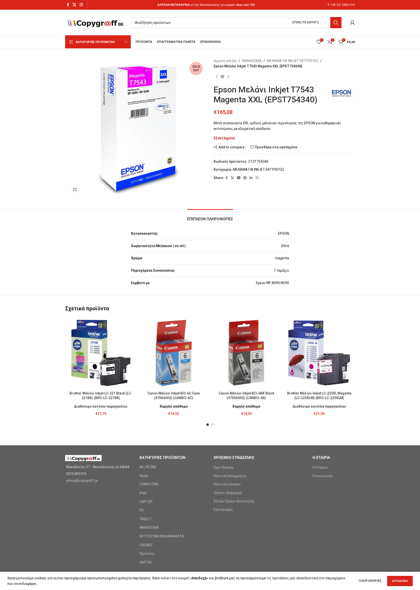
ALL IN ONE (148, 467)
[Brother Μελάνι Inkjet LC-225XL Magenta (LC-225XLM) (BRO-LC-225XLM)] (319, 353)
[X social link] (74, 5)
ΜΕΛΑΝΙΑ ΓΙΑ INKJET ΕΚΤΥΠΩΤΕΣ (292, 61)
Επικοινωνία (322, 476)
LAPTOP (146, 502)
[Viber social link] (257, 178)
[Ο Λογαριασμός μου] (352, 22)
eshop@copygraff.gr (82, 481)
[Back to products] (222, 77)
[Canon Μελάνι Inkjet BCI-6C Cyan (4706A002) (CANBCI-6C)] (174, 353)
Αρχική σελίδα (225, 61)
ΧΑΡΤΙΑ (146, 562)
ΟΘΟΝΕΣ (146, 545)
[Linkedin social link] (251, 178)
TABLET (146, 519)
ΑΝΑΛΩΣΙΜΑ (252, 61)
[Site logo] (95, 22)
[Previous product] (216, 77)
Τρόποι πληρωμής (228, 493)
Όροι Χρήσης (224, 467)
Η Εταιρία (320, 467)
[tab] (210, 216)
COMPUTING (149, 484)
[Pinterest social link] (245, 178)
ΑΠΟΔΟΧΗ (400, 581)
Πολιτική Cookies (227, 484)
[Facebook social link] (68, 5)
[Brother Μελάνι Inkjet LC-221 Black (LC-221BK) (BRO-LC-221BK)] (101, 353)
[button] (207, 424)
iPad (143, 493)
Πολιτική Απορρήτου (230, 476)
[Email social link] (239, 178)
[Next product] (228, 77)
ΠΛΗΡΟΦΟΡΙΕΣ (370, 580)
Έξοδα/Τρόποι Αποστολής (234, 501)
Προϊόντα (147, 553)
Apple (144, 476)
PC (142, 510)
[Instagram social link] (81, 5)
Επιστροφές (223, 509)
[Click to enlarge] (75, 190)
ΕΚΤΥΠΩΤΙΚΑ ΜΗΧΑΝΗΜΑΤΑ (162, 536)
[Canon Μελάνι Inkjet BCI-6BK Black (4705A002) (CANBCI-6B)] (246, 353)
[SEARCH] (335, 22)
